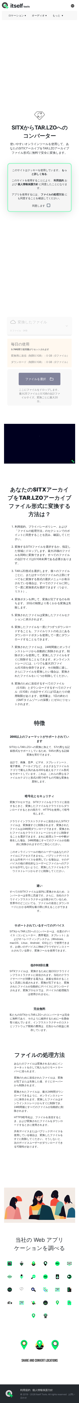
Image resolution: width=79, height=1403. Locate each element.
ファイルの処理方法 (52, 194)
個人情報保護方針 (28, 184)
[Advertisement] (39, 62)
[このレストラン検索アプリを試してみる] (39, 444)
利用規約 (59, 180)
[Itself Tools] (39, 1350)
